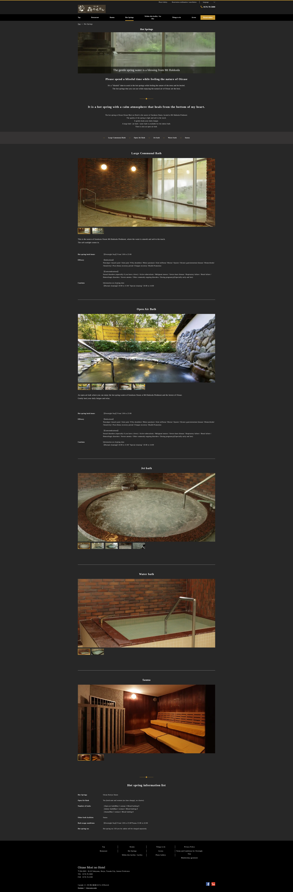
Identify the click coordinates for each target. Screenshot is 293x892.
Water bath (172, 138)
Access (160, 851)
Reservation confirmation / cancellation (184, 2)
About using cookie (91, 888)
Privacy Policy (189, 847)
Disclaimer (81, 888)
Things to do (160, 847)
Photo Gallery (161, 855)
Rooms (132, 847)
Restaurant (103, 851)
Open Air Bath (139, 138)
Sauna (187, 138)
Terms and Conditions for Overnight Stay (189, 852)
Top (103, 847)
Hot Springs (132, 851)
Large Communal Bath (117, 138)
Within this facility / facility (132, 855)
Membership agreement (189, 858)
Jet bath (156, 138)
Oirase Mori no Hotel (91, 867)
